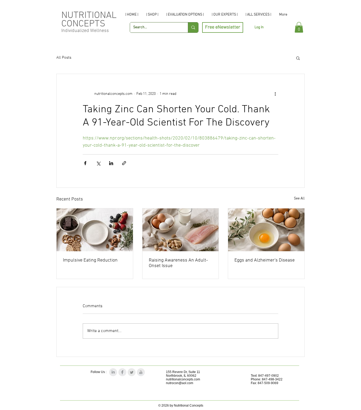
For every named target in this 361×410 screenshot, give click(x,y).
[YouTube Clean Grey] (141, 372)
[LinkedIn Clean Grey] (113, 372)
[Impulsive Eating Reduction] (95, 229)
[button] (298, 27)
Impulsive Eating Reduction (90, 260)
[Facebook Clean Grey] (122, 372)
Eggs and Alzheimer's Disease (264, 260)
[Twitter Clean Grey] (132, 372)
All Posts (63, 57)
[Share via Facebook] (85, 163)
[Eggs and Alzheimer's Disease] (266, 229)
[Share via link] (124, 163)
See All (299, 198)
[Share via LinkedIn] (111, 163)
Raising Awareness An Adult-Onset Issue (178, 263)
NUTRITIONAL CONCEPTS (89, 20)
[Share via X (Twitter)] (98, 163)
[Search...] (193, 27)
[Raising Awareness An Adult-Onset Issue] (180, 229)
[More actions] (275, 94)
